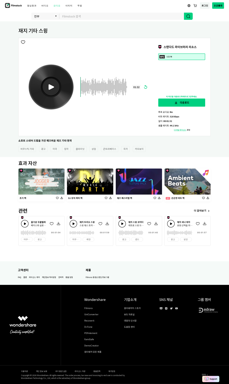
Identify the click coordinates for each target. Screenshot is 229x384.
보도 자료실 (129, 314)
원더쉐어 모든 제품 (92, 351)
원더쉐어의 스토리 (132, 308)
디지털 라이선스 (180, 129)
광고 (43, 148)
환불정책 (96, 371)
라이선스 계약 (34, 277)
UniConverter (91, 314)
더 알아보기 (200, 210)
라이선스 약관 (80, 371)
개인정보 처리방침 (49, 277)
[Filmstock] (13, 5)
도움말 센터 (129, 326)
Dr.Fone (88, 326)
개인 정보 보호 (41, 371)
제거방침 (111, 371)
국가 (125, 148)
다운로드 (184, 102)
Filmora (88, 308)
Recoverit (89, 320)
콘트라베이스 (109, 148)
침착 (66, 148)
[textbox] (122, 16)
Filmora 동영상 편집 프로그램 (97, 277)
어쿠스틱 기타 (27, 148)
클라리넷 (80, 148)
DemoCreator (91, 345)
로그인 (205, 5)
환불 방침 (69, 277)
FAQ (19, 277)
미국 (55, 148)
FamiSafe (89, 339)
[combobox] (121, 16)
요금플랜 (218, 5)
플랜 (25, 277)
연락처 (60, 277)
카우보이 (139, 148)
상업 (94, 148)
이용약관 (24, 371)
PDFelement (90, 333)
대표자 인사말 (130, 320)
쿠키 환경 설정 (61, 371)
